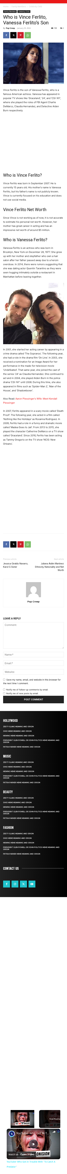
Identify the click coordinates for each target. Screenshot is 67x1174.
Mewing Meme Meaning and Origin (18, 736)
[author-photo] (33, 597)
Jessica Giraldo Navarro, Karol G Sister (15, 565)
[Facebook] (6, 35)
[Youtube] (32, 884)
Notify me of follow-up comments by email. (27, 689)
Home (6, 6)
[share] (54, 1132)
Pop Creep (10, 28)
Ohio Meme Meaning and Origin (17, 731)
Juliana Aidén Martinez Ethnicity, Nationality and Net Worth (49, 567)
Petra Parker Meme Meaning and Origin (21, 747)
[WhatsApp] (28, 35)
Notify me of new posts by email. (22, 693)
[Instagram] (15, 884)
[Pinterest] (20, 35)
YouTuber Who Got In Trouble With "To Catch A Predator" (33, 1133)
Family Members (19, 6)
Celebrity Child (35, 6)
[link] (12, 1134)
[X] (13, 35)
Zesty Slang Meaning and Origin (18, 727)
